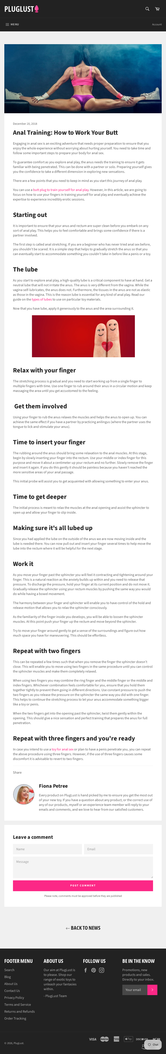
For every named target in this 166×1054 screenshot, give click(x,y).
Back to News (85, 927)
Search (9, 970)
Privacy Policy (14, 997)
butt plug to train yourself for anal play (60, 190)
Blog (7, 977)
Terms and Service (17, 1004)
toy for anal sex (62, 749)
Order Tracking (15, 1018)
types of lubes (42, 299)
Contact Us (12, 990)
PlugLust (18, 1043)
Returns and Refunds (19, 1011)
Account (157, 24)
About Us (11, 983)
